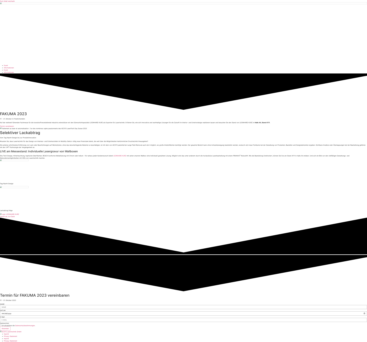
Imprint (6, 334)
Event (6, 65)
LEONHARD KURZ (119, 156)
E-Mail (2, 317)
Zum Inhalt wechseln (7, 1)
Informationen (9, 68)
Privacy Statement (10, 336)
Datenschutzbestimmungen (25, 326)
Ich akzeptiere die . (18, 325)
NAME (2, 304)
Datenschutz (4, 323)
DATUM (2, 310)
